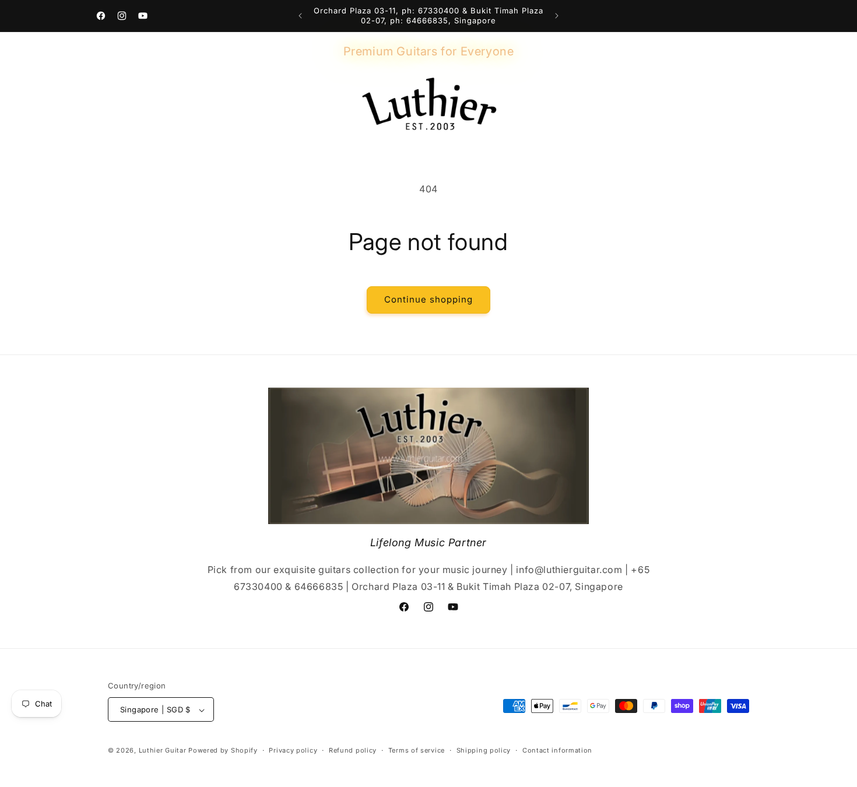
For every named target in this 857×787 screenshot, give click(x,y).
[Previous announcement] (300, 16)
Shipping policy (483, 751)
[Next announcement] (557, 16)
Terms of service (416, 751)
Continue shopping (428, 299)
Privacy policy (293, 751)
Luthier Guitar (163, 751)
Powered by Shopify (223, 751)
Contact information (557, 751)
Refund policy (353, 751)
